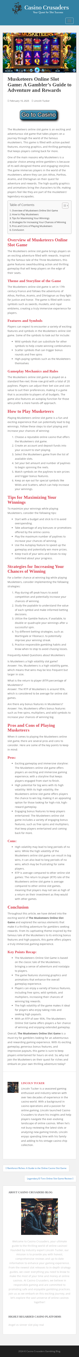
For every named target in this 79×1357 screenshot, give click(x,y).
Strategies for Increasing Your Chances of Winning (39, 222)
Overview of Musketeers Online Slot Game (35, 210)
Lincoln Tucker (42, 100)
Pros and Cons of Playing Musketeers (32, 226)
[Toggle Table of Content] (63, 205)
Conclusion (18, 229)
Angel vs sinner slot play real (26, 1325)
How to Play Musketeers (25, 214)
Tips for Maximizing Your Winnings (30, 218)
